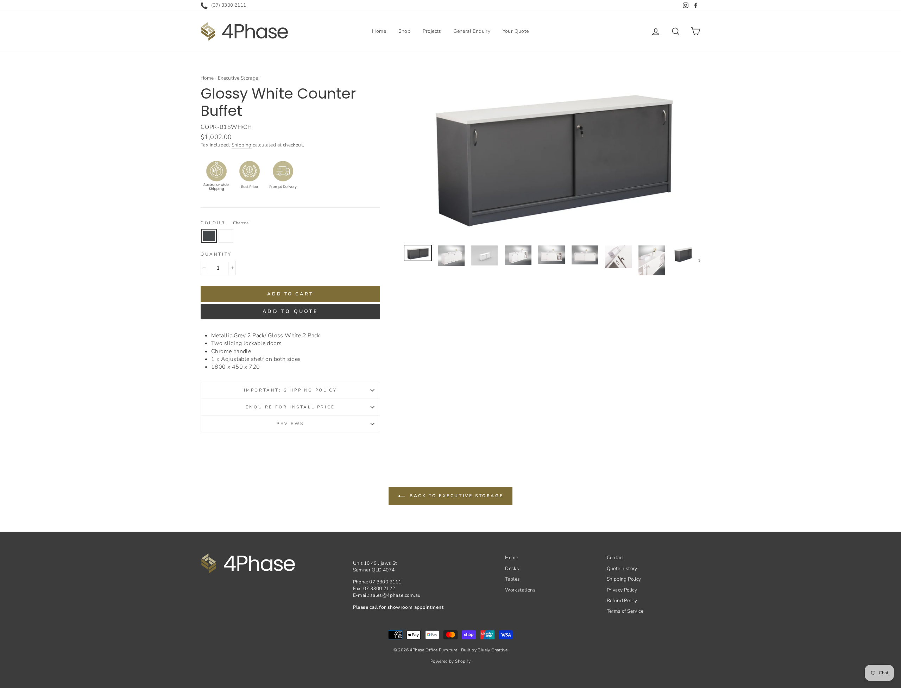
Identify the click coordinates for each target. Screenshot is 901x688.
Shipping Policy (624, 579)
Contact (615, 557)
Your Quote (516, 31)
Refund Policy (622, 600)
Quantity (216, 254)
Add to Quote (290, 311)
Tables (512, 579)
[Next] (696, 260)
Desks (512, 568)
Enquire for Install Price (290, 407)
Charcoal (209, 236)
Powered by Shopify (450, 661)
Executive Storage (238, 78)
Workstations (520, 590)
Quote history (622, 568)
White (226, 236)
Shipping (242, 145)
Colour (225, 223)
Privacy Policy (622, 590)
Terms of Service (625, 611)
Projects (432, 31)
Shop (404, 31)
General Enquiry (471, 31)
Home (379, 31)
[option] (552, 155)
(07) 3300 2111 (228, 5)
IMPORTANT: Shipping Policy (290, 390)
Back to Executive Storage (456, 496)
